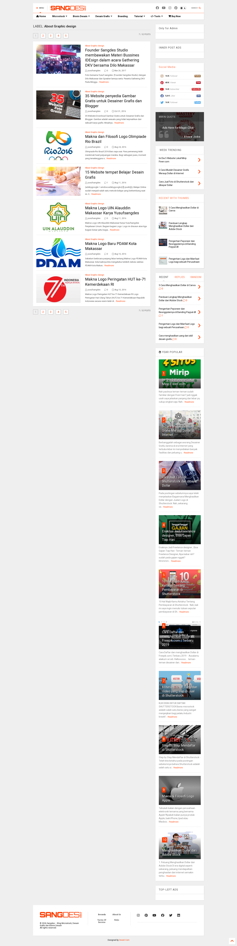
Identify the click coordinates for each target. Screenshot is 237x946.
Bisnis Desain (80, 16)
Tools (157, 16)
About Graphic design (94, 46)
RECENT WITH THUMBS (174, 198)
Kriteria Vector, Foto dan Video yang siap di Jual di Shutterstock (179, 691)
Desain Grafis (102, 16)
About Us (116, 914)
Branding (123, 16)
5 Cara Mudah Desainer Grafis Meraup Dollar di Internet (178, 430)
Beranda (102, 914)
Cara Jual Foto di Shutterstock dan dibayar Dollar (179, 481)
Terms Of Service (101, 921)
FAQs (116, 920)
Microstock (58, 16)
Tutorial (138, 16)
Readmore (104, 82)
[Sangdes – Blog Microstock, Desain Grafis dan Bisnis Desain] (68, 9)
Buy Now (176, 16)
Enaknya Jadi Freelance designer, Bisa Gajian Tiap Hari (178, 535)
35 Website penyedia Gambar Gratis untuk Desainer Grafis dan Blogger (113, 101)
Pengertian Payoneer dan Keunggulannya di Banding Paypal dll (182, 244)
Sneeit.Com (124, 940)
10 (164, 840)
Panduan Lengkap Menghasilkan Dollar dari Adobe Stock (181, 226)
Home (42, 16)
